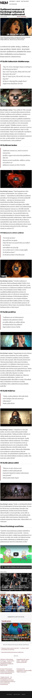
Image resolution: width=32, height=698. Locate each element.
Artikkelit (12, 1)
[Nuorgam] (4, 2)
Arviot (18, 1)
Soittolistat (25, 1)
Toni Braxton (6, 621)
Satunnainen (13, 4)
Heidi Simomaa (21, 16)
